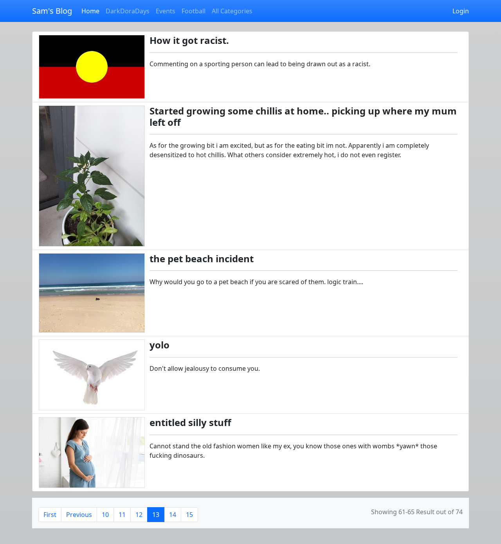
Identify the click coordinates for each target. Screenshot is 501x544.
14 (172, 514)
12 (138, 514)
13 (155, 514)
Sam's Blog (52, 10)
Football (193, 11)
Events (165, 11)
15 (189, 514)
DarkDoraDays (128, 11)
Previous (79, 514)
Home (90, 11)
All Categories (232, 11)
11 (122, 514)
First (49, 514)
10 (105, 514)
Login (460, 11)
